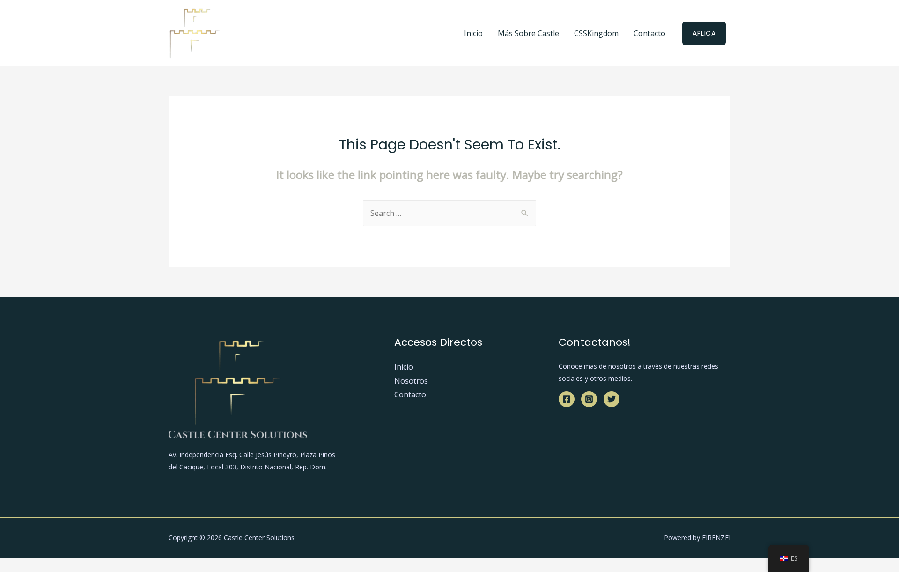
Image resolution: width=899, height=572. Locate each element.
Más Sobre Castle (528, 33)
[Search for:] (449, 213)
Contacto (649, 33)
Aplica (704, 33)
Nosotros (411, 381)
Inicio (473, 33)
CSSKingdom (596, 33)
